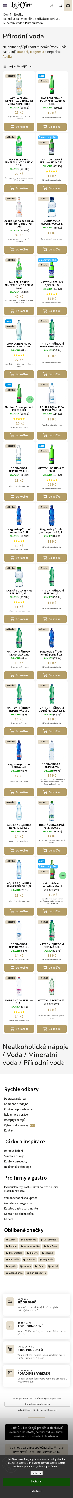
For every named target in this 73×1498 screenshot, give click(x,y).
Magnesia (37, 52)
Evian (41, 1266)
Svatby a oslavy (14, 1156)
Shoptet (28, 1410)
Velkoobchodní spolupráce (20, 1198)
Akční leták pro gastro (18, 1203)
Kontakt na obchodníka (19, 1214)
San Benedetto (38, 1273)
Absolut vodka (32, 1246)
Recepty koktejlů (14, 1120)
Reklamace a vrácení (17, 1115)
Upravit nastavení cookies (37, 1404)
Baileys (34, 1253)
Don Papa (52, 1246)
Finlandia (14, 1259)
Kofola (27, 1266)
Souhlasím (36, 1481)
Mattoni (22, 52)
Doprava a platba (15, 1099)
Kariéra (8, 1219)
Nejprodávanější (18, 66)
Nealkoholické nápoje (17, 1167)
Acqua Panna (16, 1273)
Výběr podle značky (16, 1125)
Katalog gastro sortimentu (21, 1209)
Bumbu (12, 1246)
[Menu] (5, 4)
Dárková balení (13, 1151)
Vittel (55, 1266)
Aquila (7, 56)
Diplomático (15, 1253)
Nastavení (36, 1473)
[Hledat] (60, 5)
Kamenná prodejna (16, 1104)
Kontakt (9, 1130)
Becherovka (30, 1239)
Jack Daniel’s (51, 1239)
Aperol (12, 1239)
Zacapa (49, 1253)
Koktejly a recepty (15, 1161)
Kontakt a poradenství (18, 1109)
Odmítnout (36, 1491)
